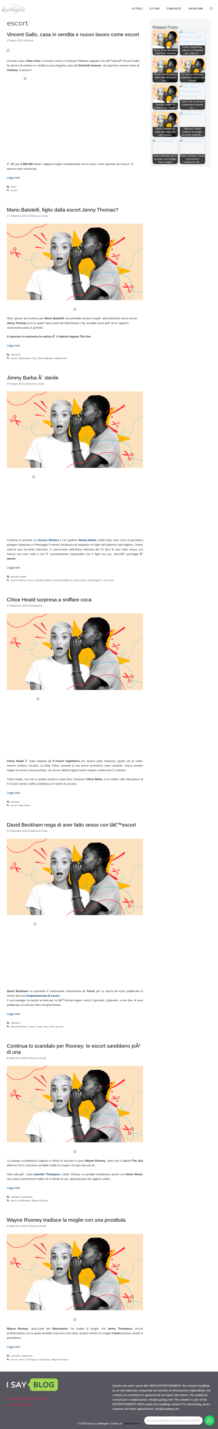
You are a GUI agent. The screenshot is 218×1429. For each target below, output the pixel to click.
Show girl (195, 9)
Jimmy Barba (87, 540)
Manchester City (27, 358)
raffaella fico (60, 358)
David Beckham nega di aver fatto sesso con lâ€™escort (71, 825)
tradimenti (27, 1197)
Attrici (137, 9)
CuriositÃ (174, 9)
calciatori (15, 354)
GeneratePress (131, 1423)
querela (59, 1026)
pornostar (109, 580)
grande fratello (18, 576)
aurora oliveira (18, 580)
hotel (39, 1026)
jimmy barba (80, 580)
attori (13, 186)
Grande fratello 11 (62, 580)
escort (14, 190)
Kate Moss (24, 805)
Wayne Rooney (40, 1200)
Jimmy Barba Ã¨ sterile (32, 377)
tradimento (24, 1200)
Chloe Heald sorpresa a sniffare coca (49, 599)
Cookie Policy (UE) (19, 1404)
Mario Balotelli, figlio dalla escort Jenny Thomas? (62, 210)
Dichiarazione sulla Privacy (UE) (27, 1398)
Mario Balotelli (45, 358)
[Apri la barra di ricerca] (211, 8)
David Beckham (19, 1026)
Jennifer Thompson (47, 1174)
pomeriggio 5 (95, 580)
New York (49, 1026)
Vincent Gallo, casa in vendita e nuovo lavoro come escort (73, 34)
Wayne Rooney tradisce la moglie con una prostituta (66, 1220)
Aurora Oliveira (48, 540)
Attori (154, 9)
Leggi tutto (13, 177)
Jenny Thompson (28, 1359)
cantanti (15, 801)
